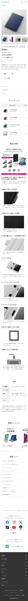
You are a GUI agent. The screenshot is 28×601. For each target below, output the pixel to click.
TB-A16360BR (14, 117)
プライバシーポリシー (14, 592)
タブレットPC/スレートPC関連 (15, 510)
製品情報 (3, 5)
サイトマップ (15, 590)
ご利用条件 (21, 590)
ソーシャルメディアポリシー (9, 595)
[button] (14, 562)
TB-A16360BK (14, 109)
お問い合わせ (18, 595)
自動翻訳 (23, 595)
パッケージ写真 (7, 78)
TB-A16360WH (14, 132)
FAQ (12, 73)
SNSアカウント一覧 (8, 590)
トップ (2, 510)
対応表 (5, 73)
